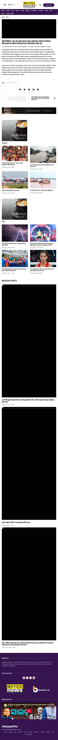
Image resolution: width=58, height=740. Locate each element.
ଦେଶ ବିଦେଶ (34, 10)
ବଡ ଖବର (8, 10)
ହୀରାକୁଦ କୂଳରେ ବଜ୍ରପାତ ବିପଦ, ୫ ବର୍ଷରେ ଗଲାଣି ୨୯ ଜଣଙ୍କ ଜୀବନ (14, 244)
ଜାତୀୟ (22, 10)
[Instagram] (36, 5)
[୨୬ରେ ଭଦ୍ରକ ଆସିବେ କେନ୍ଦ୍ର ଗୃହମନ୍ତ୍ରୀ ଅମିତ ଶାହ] (29, 463)
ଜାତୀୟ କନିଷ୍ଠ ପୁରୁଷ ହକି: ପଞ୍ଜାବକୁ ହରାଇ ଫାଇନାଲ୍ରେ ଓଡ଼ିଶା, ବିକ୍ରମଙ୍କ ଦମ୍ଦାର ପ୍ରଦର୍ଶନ (14, 269)
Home (2, 10)
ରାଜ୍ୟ (13, 10)
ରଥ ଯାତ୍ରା (3, 13)
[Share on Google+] (29, 90)
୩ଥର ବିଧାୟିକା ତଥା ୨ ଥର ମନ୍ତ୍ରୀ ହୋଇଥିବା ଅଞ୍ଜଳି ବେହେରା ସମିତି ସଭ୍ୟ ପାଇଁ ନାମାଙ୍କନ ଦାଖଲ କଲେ (40, 98)
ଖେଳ (51, 10)
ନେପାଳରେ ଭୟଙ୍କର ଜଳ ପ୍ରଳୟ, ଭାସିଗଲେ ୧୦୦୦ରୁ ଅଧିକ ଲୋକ (41, 165)
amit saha (8, 82)
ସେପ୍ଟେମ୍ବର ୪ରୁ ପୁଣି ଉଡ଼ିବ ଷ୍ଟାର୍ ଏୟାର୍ (10, 190)
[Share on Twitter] (24, 90)
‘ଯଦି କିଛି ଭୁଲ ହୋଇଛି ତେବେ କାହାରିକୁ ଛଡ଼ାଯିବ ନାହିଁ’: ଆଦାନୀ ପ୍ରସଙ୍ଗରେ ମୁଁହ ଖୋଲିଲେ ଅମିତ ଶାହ (28, 401)
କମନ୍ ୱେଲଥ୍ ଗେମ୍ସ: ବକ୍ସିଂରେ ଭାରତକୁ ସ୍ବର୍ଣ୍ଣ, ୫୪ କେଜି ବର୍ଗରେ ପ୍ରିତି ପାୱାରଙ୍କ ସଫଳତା (42, 269)
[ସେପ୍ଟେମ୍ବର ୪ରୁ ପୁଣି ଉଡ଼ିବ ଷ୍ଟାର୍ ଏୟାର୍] (15, 180)
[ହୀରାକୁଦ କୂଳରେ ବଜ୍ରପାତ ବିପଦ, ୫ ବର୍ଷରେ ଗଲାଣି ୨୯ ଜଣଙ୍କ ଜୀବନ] (15, 233)
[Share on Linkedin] (37, 90)
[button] (40, 5)
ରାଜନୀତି (17, 10)
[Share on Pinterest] (33, 90)
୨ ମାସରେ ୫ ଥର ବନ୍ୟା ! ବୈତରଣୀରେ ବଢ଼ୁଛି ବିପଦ (41, 190)
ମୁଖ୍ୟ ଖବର (43, 46)
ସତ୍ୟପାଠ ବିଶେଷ (10, 13)
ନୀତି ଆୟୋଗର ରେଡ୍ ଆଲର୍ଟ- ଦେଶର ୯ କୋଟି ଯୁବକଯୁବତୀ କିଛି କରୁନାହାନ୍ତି (12, 163)
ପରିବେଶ (28, 10)
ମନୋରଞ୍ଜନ (40, 10)
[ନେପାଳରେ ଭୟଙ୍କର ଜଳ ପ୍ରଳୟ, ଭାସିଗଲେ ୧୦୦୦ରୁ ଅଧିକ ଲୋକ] (43, 154)
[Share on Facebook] (20, 90)
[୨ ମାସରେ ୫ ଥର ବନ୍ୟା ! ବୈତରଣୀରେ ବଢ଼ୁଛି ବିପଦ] (43, 179)
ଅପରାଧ (46, 10)
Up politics (15, 82)
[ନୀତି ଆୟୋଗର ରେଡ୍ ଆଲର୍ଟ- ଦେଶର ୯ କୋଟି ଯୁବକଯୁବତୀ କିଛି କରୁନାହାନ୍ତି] (15, 153)
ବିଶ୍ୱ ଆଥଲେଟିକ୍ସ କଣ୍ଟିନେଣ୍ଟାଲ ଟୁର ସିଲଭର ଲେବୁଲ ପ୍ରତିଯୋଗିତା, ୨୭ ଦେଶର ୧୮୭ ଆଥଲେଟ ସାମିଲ (41, 244)
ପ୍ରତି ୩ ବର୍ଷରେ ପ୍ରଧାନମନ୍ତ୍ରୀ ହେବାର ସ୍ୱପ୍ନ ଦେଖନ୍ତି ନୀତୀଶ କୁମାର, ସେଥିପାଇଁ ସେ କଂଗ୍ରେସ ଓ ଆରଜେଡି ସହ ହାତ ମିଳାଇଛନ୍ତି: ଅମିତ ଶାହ (28, 644)
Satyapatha (23, 46)
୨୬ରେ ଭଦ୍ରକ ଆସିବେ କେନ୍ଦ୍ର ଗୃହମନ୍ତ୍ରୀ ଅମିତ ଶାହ (16, 522)
